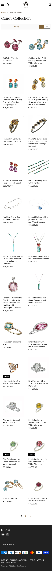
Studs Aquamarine (10, 498)
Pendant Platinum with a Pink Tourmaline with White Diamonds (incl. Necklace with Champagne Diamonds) (12, 303)
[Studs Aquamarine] (13, 485)
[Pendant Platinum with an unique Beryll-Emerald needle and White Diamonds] (13, 243)
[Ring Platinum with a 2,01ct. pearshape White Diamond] (38, 367)
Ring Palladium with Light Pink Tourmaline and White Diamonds (38, 461)
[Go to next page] (30, 516)
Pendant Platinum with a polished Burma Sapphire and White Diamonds (38, 219)
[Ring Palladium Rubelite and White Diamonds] (38, 485)
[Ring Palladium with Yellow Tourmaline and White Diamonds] (38, 406)
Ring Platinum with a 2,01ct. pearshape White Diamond (38, 383)
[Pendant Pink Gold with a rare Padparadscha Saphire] (38, 243)
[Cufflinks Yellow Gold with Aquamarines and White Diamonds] (38, 44)
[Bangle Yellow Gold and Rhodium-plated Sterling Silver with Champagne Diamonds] (38, 125)
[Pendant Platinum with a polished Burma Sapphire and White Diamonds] (38, 203)
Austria (8, 544)
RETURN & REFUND (37, 560)
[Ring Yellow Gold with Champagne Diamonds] (13, 125)
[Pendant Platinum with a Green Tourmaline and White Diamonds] (38, 284)
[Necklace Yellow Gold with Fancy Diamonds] (13, 203)
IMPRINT (4, 560)
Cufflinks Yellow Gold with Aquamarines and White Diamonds (37, 60)
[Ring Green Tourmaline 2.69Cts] (13, 328)
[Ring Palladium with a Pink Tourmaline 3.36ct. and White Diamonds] (38, 328)
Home (3, 12)
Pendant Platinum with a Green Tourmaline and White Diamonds (38, 300)
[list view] (47, 27)
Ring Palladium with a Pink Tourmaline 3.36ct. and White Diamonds (37, 344)
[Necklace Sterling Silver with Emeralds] (38, 167)
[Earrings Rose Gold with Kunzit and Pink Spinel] (13, 167)
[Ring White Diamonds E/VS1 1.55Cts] (13, 406)
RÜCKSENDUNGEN (8, 563)
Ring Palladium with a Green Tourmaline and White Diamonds (11, 461)
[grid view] (41, 27)
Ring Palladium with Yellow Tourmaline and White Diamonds (37, 422)
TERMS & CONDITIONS (18, 560)
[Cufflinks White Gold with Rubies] (13, 44)
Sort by (16, 27)
